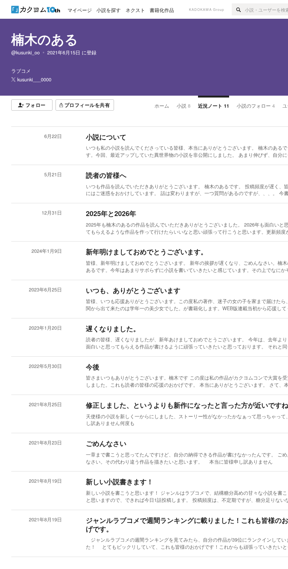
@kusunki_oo (25, 53)
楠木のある (44, 39)
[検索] (238, 9)
